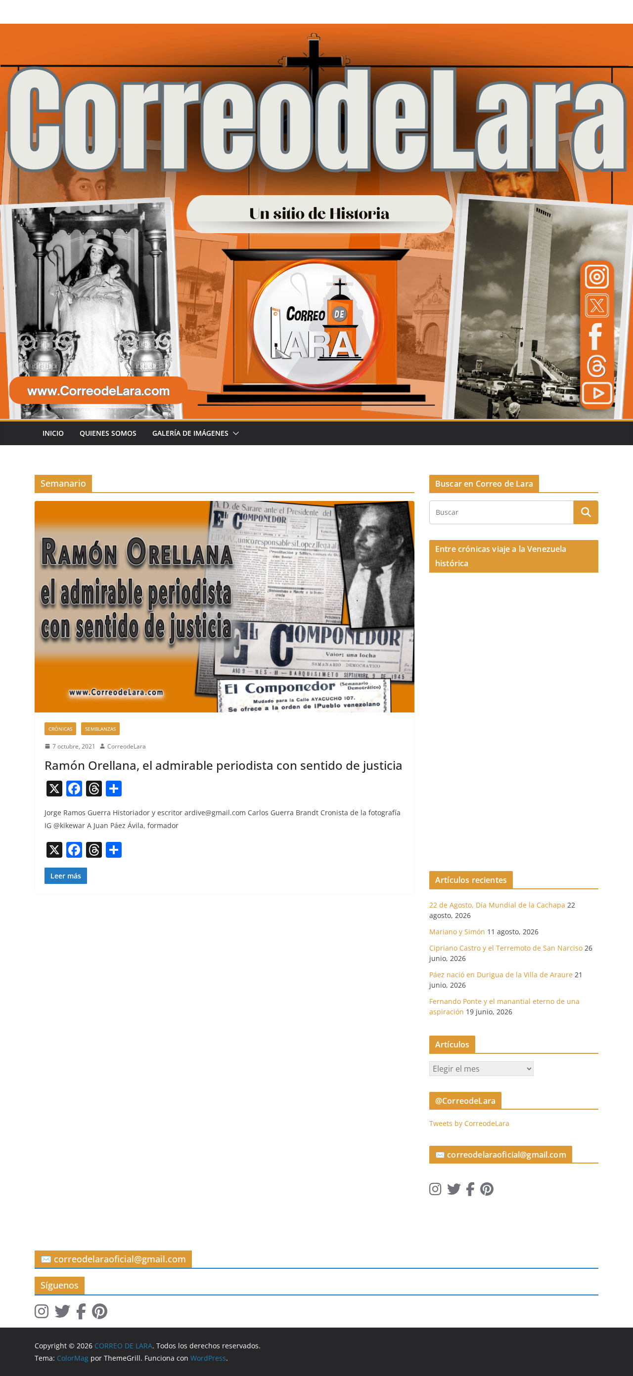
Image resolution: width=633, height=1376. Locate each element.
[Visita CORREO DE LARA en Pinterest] (487, 1191)
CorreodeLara (126, 746)
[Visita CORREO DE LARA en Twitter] (454, 1191)
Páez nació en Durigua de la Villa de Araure (501, 974)
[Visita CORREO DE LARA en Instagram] (435, 1191)
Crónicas (60, 728)
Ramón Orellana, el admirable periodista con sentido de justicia (224, 765)
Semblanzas (100, 728)
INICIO (53, 433)
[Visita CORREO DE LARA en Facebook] (470, 1191)
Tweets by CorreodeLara (469, 1123)
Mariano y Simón (457, 931)
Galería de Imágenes (190, 433)
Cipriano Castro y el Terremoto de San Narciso (506, 948)
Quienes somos (108, 433)
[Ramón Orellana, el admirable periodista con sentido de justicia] (224, 606)
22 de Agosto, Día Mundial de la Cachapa (497, 905)
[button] (233, 433)
